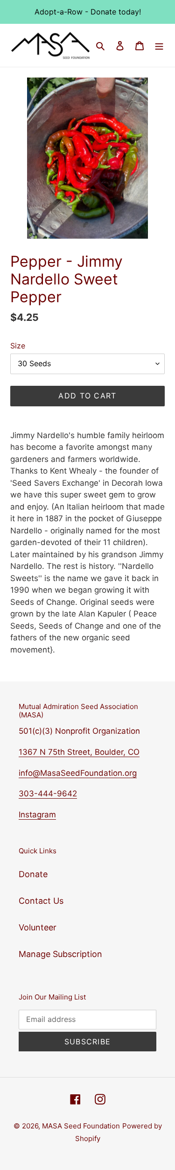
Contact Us (41, 901)
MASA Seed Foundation (81, 1125)
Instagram (37, 814)
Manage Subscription (60, 954)
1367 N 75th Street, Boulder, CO (79, 752)
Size (17, 345)
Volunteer (37, 927)
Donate (33, 874)
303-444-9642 (48, 793)
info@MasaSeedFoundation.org (78, 773)
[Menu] (159, 45)
